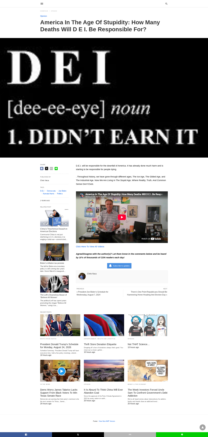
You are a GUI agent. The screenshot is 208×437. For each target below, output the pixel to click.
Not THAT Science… (139, 344)
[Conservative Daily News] (103, 3)
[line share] (56, 168)
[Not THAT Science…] (148, 325)
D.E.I (42, 191)
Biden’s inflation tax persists (52, 263)
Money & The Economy (137, 384)
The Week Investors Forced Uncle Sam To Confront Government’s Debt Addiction (147, 392)
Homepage (44, 11)
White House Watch (48, 338)
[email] (130, 434)
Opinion (54, 11)
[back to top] (203, 427)
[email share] (51, 168)
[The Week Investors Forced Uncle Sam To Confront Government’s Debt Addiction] (148, 371)
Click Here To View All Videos (90, 246)
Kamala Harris (48, 194)
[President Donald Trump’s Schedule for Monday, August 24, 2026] (60, 325)
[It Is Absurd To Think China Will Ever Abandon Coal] (104, 371)
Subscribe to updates (121, 266)
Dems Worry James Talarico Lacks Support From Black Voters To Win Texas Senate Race (58, 392)
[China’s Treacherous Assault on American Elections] (54, 217)
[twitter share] (46, 168)
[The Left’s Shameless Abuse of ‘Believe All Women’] (54, 284)
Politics (60, 194)
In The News (45, 384)
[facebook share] (41, 168)
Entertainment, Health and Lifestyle (99, 338)
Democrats (51, 191)
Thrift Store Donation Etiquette (100, 344)
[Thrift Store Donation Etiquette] (104, 325)
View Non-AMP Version (107, 421)
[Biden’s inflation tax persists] (54, 252)
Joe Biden (62, 191)
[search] (166, 3)
